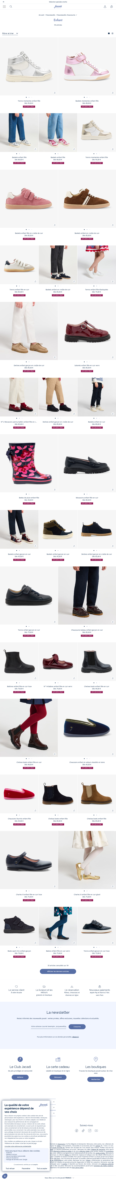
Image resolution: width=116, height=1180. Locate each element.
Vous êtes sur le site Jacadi (58, 1178)
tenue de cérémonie (54, 1160)
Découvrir (58, 1077)
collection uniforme (107, 1164)
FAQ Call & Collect (77, 1168)
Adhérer (20, 1077)
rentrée (64, 1164)
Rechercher (95, 1079)
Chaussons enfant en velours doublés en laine (87, 762)
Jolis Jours (57, 1158)
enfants (97, 1146)
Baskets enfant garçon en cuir (19, 554)
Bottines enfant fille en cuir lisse (19, 686)
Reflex (67, 1155)
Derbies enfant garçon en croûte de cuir (29, 365)
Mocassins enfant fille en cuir (87, 498)
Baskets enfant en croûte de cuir (87, 233)
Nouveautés (50, 15)
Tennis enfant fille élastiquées (96, 289)
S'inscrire (77, 1027)
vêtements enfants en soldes (62, 1151)
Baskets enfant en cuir (96, 422)
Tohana (88, 1160)
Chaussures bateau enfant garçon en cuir (87, 630)
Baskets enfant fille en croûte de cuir (29, 233)
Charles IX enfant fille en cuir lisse (29, 894)
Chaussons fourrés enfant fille (19, 819)
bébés (59, 1146)
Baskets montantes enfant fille (87, 101)
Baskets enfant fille (19, 157)
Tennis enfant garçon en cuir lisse (97, 951)
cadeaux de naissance (98, 1149)
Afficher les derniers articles (58, 971)
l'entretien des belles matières (103, 1166)
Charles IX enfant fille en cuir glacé (87, 894)
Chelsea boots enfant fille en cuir (96, 686)
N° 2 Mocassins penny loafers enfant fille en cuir (19, 422)
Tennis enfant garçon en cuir (29, 630)
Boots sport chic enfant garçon (19, 951)
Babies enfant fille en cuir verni (58, 951)
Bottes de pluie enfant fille (29, 498)
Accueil (41, 15)
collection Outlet (84, 1151)
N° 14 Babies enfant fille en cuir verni (58, 686)
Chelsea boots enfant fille (58, 819)
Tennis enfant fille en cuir (19, 289)
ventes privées (100, 1153)
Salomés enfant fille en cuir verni (87, 365)
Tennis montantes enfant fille (29, 101)
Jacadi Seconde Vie (58, 1148)
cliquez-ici (75, 1037)
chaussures (61, 1144)
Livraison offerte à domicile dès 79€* (58, 2)
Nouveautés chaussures (66, 15)
